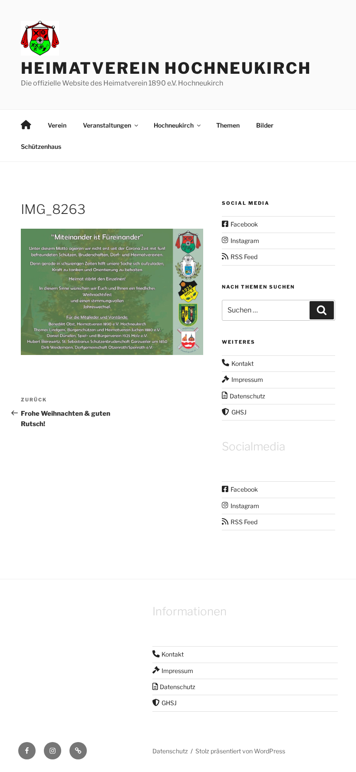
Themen (228, 125)
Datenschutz (170, 751)
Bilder (265, 125)
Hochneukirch (174, 125)
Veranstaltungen (107, 125)
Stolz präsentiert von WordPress (240, 751)
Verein (57, 125)
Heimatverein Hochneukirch (166, 68)
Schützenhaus (41, 146)
